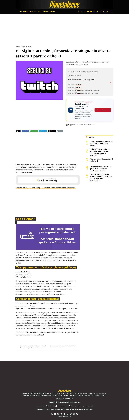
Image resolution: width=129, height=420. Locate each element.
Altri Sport (37, 11)
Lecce (20, 11)
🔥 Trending (89, 137)
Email (60, 131)
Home (18, 46)
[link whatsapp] (94, 11)
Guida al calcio (28, 11)
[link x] (78, 11)
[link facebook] (81, 11)
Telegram (44, 131)
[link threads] (103, 11)
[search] (111, 11)
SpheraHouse (67, 416)
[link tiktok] (97, 11)
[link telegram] (90, 11)
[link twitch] (100, 11)
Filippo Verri (72, 125)
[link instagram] (84, 11)
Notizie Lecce (26, 46)
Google (79, 84)
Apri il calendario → (103, 110)
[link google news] (106, 11)
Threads (53, 131)
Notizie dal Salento (49, 11)
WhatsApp (35, 131)
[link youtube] (87, 11)
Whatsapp (78, 90)
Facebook (78, 87)
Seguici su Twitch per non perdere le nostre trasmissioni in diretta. (46, 188)
